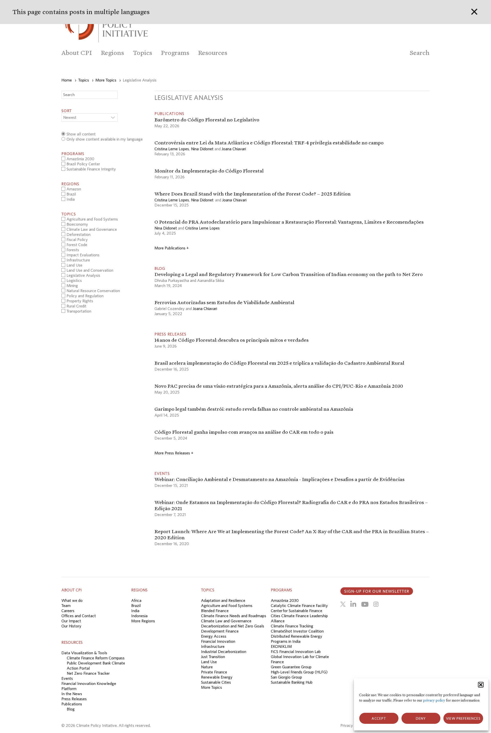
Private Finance (214, 672)
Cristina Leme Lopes (171, 148)
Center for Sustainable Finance (296, 610)
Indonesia (139, 615)
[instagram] (375, 604)
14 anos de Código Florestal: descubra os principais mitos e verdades (232, 340)
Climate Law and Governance (226, 621)
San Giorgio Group (286, 677)
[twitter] (342, 604)
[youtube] (365, 604)
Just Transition (213, 656)
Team (66, 605)
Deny (421, 718)
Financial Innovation (218, 641)
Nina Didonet (202, 148)
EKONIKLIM (281, 646)
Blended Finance (215, 610)
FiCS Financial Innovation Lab (296, 651)
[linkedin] (353, 604)
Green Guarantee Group (291, 667)
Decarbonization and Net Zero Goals (232, 626)
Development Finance (220, 631)
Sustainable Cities (216, 682)
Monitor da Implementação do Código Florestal (209, 171)
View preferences (463, 718)
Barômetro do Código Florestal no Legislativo (206, 120)
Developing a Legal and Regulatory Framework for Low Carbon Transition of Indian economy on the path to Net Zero (288, 274)
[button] (480, 684)
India (135, 610)
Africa (136, 600)
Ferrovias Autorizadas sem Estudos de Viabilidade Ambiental (224, 302)
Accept (379, 718)
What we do (72, 600)
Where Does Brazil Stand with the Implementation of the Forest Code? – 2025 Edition (252, 194)
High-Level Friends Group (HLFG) (299, 672)
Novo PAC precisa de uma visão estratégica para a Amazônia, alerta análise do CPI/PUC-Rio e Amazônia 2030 (278, 386)
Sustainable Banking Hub (292, 682)
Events (67, 678)
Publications (71, 704)
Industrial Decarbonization (223, 651)
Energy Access (213, 636)
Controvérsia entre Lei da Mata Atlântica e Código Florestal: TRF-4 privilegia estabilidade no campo (269, 143)
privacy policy (434, 700)
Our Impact (71, 621)
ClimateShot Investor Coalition (297, 631)
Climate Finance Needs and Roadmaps (233, 615)
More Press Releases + (173, 453)
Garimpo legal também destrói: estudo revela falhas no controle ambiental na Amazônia (253, 409)
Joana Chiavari (234, 148)
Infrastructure (213, 646)
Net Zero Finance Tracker (88, 673)
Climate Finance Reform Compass (96, 658)
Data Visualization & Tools (84, 652)
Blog (71, 709)
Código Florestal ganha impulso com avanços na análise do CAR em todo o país (244, 432)
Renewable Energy (216, 677)
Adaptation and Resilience (223, 600)
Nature (207, 667)
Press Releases (74, 698)
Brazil (136, 605)
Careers (67, 610)
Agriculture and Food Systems (226, 605)
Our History (71, 626)
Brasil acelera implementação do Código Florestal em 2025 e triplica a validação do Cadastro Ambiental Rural (279, 363)
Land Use (209, 661)
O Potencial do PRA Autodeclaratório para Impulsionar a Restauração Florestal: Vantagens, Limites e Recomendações (289, 222)
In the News (71, 693)
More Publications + (171, 248)
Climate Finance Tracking (292, 626)
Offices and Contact (78, 615)
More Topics (211, 687)
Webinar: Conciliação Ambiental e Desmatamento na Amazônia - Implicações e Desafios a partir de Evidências (279, 479)
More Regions (143, 621)
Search (420, 53)
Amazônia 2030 (285, 600)
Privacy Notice (352, 725)
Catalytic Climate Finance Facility (299, 605)
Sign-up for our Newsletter (376, 591)
